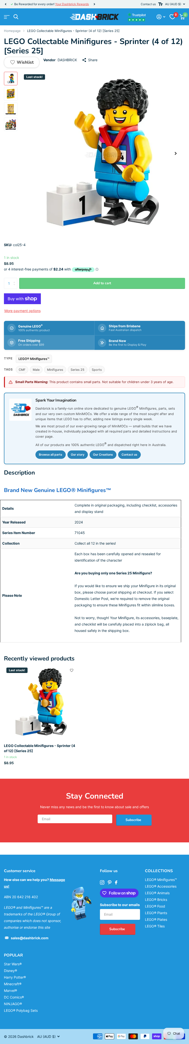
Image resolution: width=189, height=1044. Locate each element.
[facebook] (116, 882)
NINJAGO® (13, 1004)
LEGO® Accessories (160, 886)
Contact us (148, 4)
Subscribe (134, 820)
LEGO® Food (155, 906)
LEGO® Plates (156, 919)
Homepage (12, 31)
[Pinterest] (109, 882)
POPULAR (13, 955)
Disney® (10, 971)
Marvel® (10, 990)
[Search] (16, 16)
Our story (77, 454)
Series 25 (77, 370)
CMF (22, 370)
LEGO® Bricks (156, 899)
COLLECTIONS (159, 871)
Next (94, 4)
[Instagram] (102, 882)
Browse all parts (50, 454)
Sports (97, 370)
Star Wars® (13, 964)
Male (36, 370)
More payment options (22, 311)
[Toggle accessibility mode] (160, 4)
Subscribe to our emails (120, 905)
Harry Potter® (15, 977)
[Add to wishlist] (71, 670)
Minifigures (55, 370)
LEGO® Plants (156, 913)
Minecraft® (12, 984)
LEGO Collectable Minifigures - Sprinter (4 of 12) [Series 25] (39, 748)
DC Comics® (14, 997)
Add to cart (102, 283)
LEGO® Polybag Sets (21, 1010)
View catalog (7, 17)
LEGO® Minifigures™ (33, 359)
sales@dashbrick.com (29, 938)
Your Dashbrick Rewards (72, 4)
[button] (5, 4)
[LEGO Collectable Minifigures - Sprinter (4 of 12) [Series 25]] (41, 702)
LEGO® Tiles (155, 926)
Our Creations (103, 454)
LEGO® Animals (157, 893)
